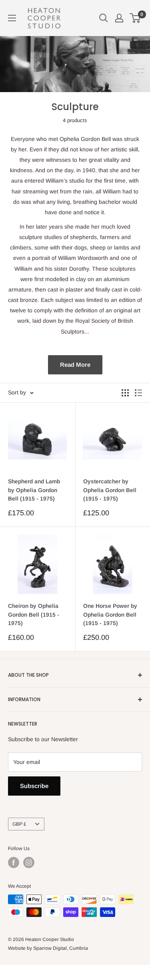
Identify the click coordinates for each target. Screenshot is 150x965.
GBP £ (19, 824)
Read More (75, 364)
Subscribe (34, 785)
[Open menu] (12, 18)
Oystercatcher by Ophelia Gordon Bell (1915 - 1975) (109, 490)
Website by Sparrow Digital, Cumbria (48, 948)
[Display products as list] (138, 392)
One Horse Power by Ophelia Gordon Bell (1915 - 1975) (110, 614)
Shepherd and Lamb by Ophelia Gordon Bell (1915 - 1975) (34, 490)
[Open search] (103, 18)
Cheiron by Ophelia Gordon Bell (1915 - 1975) (33, 614)
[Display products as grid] (125, 392)
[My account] (119, 18)
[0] (135, 18)
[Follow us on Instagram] (28, 862)
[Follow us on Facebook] (13, 862)
